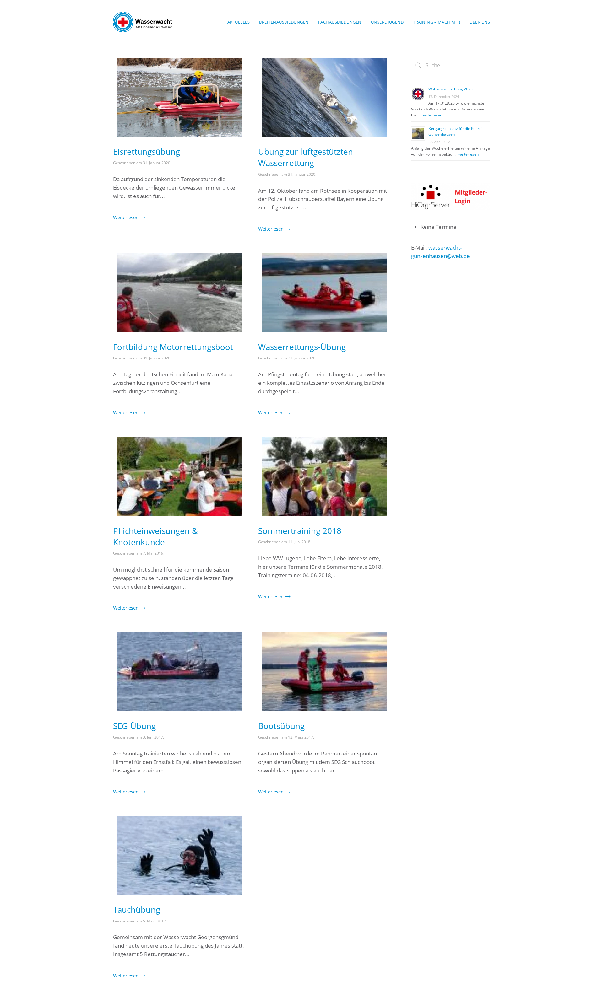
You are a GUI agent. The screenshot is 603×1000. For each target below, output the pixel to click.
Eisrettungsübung (146, 151)
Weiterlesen (126, 217)
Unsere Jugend (387, 22)
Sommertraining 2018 (299, 530)
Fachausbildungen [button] (339, 22)
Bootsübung (281, 726)
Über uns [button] (480, 22)
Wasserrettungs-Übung (302, 346)
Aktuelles (238, 22)
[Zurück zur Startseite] (142, 22)
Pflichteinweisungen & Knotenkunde (155, 536)
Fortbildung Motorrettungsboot (173, 346)
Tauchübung (136, 909)
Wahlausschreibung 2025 (450, 89)
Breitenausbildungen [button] (284, 22)
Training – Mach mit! (436, 22)
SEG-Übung (134, 726)
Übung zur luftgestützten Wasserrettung (305, 157)
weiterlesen (432, 115)
